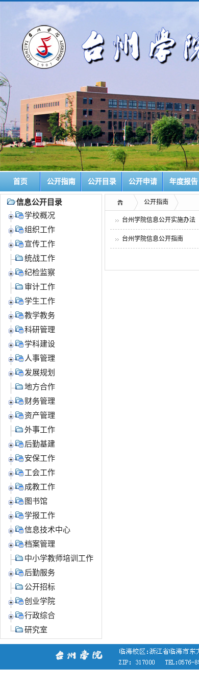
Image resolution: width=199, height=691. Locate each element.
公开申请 (143, 181)
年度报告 (183, 181)
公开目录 (102, 181)
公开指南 (61, 181)
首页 (20, 181)
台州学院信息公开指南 (152, 238)
